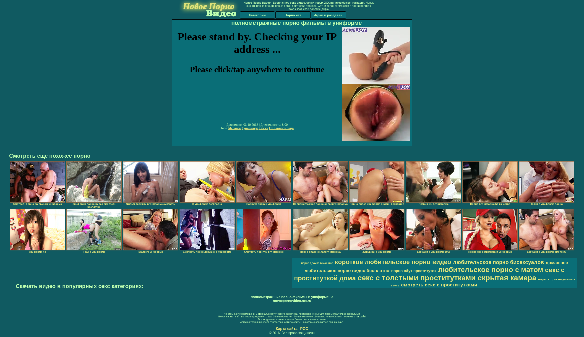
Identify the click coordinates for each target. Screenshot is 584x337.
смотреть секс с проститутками (439, 285)
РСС (304, 329)
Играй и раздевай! (329, 15)
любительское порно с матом (490, 269)
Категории (257, 15)
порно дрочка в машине (317, 263)
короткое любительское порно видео (393, 262)
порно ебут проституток (413, 270)
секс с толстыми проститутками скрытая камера (447, 278)
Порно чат (293, 15)
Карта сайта (286, 329)
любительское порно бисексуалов (498, 262)
